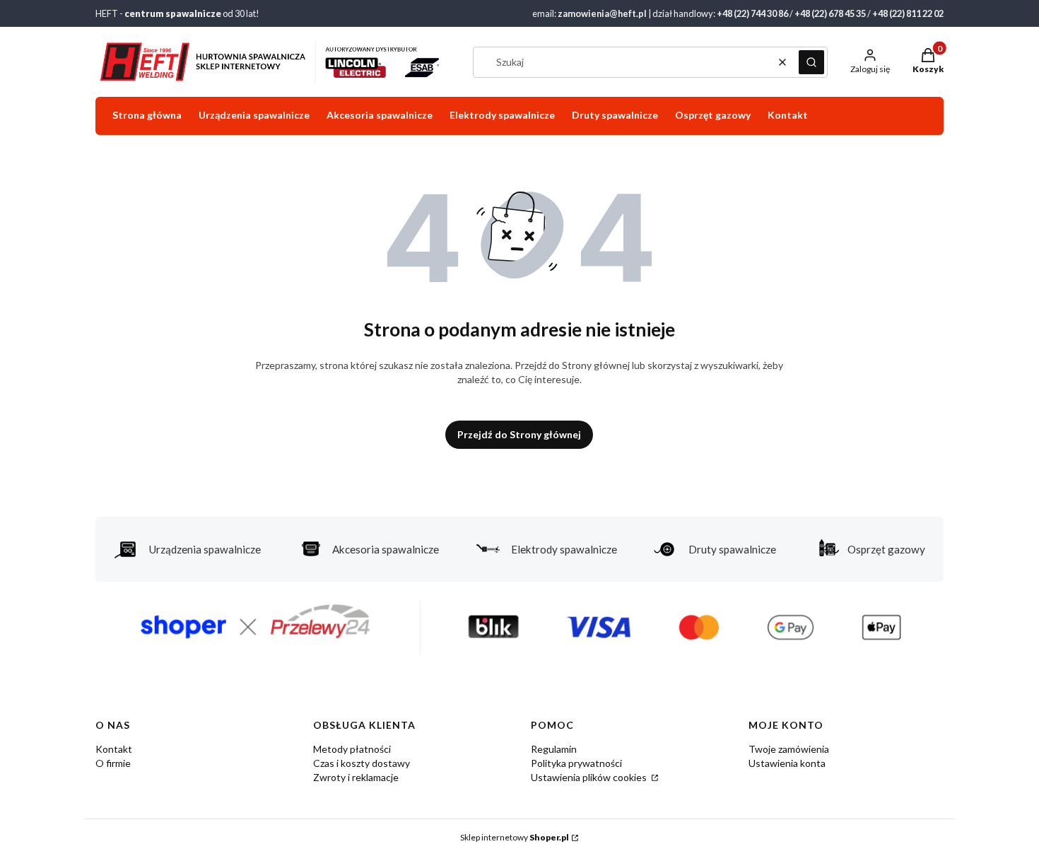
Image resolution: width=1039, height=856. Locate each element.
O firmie (113, 763)
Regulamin (554, 749)
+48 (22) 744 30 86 (752, 13)
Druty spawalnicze (732, 549)
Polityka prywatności (576, 763)
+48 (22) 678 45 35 (830, 13)
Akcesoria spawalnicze (385, 549)
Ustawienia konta (787, 763)
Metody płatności (352, 749)
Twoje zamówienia (789, 749)
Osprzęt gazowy (886, 549)
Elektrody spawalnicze (564, 549)
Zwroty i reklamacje (356, 777)
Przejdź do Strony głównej (519, 434)
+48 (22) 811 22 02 (908, 13)
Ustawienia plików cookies (590, 777)
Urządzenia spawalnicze (205, 549)
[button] (811, 62)
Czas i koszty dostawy (361, 763)
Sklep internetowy (514, 837)
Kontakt (113, 749)
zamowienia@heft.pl (602, 13)
